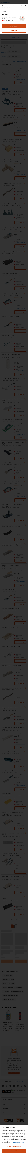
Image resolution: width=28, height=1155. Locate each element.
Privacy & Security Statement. (17, 1142)
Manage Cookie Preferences (14, 1146)
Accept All (14, 1151)
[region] (14, 1140)
